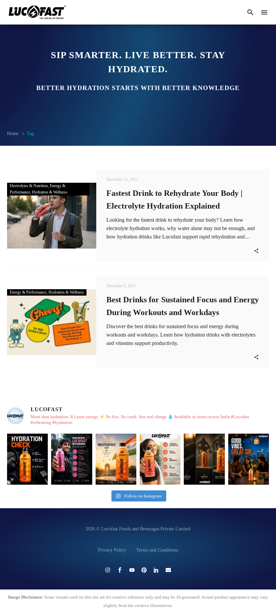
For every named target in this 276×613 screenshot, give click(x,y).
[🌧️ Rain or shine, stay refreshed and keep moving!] (71, 459)
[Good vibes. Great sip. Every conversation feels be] (248, 459)
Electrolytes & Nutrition (29, 185)
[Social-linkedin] (156, 570)
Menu (264, 12)
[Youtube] (132, 570)
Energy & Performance (28, 292)
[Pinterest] (144, 570)
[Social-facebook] (120, 570)
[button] (250, 12)
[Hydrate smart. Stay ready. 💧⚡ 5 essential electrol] (160, 459)
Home (13, 133)
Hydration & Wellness (49, 192)
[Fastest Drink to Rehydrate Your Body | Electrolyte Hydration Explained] (51, 216)
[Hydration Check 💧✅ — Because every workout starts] (27, 459)
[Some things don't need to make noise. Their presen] (204, 459)
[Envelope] (168, 570)
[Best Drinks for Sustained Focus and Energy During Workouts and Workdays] (51, 322)
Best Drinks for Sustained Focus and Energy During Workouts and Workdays (182, 306)
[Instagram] (107, 570)
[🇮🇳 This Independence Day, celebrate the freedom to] (116, 459)
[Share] (256, 250)
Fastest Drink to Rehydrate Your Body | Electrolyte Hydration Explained (174, 199)
